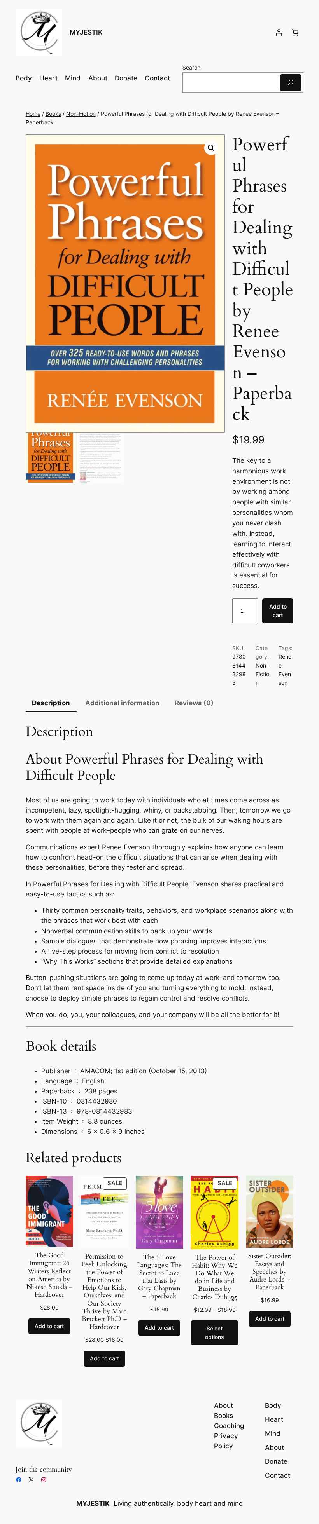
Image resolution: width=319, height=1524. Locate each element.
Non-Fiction (81, 113)
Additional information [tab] (122, 703)
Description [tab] (51, 703)
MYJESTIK (86, 32)
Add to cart (278, 610)
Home (33, 113)
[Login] (279, 32)
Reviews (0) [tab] (194, 703)
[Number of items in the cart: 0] (295, 32)
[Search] (290, 82)
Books (53, 113)
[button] (211, 148)
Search (191, 67)
